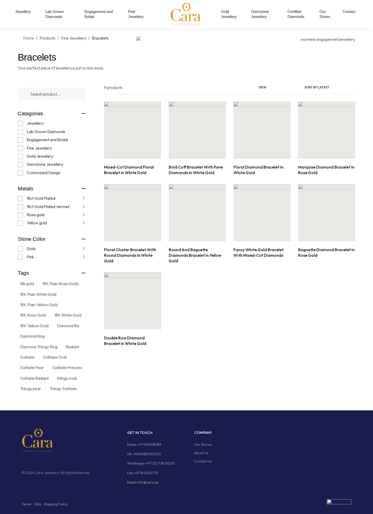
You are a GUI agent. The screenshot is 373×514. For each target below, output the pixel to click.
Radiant (72, 346)
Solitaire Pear (32, 367)
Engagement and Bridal (47, 139)
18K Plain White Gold (38, 294)
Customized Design (43, 172)
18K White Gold (67, 315)
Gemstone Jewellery (45, 164)
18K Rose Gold (33, 315)
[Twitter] (42, 461)
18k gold (27, 283)
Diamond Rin (68, 325)
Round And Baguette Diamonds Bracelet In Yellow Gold (195, 255)
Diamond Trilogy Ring (38, 346)
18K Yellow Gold (34, 325)
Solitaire (27, 357)
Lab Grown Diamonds (46, 131)
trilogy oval (67, 378)
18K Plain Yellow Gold (39, 304)
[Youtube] (52, 461)
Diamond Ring (32, 336)
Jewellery (35, 123)
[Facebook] (23, 461)
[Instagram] (33, 461)
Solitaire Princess (67, 367)
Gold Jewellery (40, 156)
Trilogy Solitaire (63, 388)
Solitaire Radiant (34, 378)
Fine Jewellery (39, 148)
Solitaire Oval (54, 357)
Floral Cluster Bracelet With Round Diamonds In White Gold (130, 255)
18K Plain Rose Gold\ (60, 283)
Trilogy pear (30, 388)
